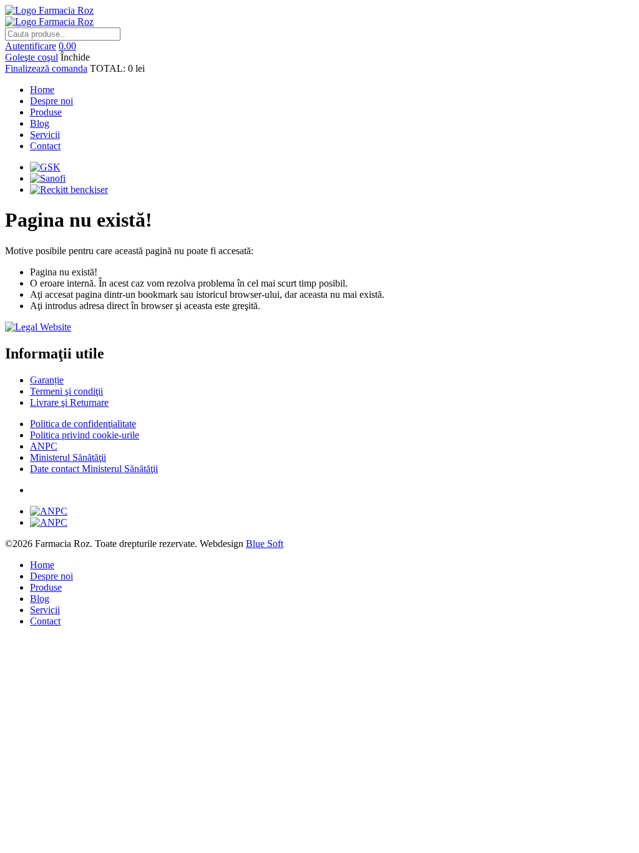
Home (42, 89)
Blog (39, 123)
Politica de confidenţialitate (83, 423)
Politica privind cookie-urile (84, 435)
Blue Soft (264, 543)
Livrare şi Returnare (69, 402)
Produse (46, 112)
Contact (45, 146)
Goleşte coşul (31, 57)
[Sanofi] (48, 178)
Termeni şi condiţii (66, 391)
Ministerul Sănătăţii (68, 457)
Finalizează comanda (46, 68)
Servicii (45, 134)
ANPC (43, 446)
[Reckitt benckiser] (69, 189)
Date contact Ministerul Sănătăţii (94, 468)
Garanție (47, 380)
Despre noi (51, 101)
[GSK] (45, 167)
